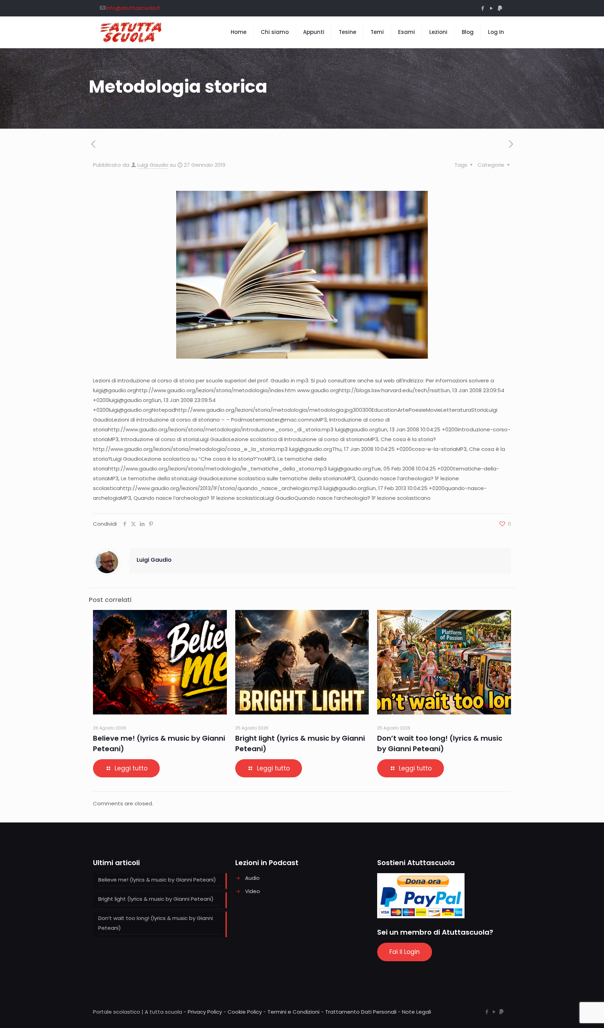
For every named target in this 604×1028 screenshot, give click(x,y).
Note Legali (416, 1011)
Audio (252, 878)
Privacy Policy (205, 1011)
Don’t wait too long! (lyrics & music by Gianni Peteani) (155, 923)
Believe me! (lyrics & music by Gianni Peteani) (157, 879)
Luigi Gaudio (152, 164)
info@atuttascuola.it (133, 8)
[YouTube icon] (491, 8)
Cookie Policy (245, 1011)
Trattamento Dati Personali (360, 1011)
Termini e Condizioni (293, 1011)
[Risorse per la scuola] (131, 32)
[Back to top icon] (570, 1013)
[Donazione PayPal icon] (500, 8)
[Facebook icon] (482, 8)
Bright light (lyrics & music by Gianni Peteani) (156, 899)
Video (252, 891)
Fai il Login (404, 952)
